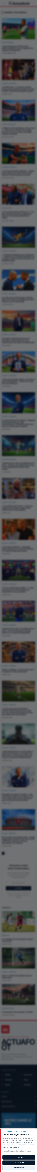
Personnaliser (19, 1167)
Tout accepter (19, 1162)
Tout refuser (18, 1157)
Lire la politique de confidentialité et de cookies (16, 1151)
